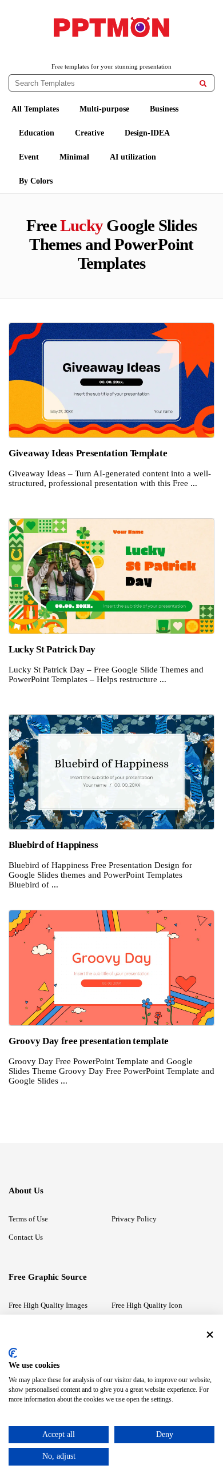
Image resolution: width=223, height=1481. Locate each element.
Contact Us (26, 1237)
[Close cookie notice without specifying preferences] (209, 1334)
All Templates (35, 109)
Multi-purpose (104, 109)
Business (164, 109)
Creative (89, 133)
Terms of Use (28, 1219)
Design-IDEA (147, 133)
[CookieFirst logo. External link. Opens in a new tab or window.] (13, 1353)
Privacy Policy (134, 1219)
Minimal (74, 157)
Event (29, 157)
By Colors (36, 181)
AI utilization (133, 157)
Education (36, 133)
